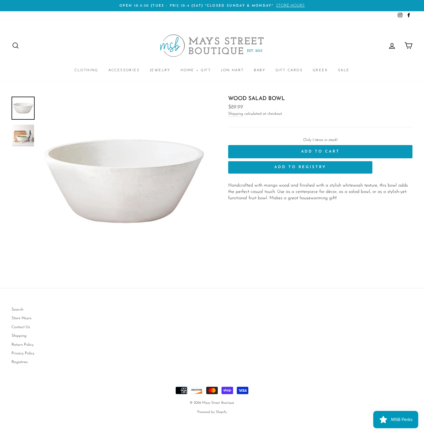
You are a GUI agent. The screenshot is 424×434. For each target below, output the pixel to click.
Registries (20, 362)
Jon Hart (232, 70)
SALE (344, 70)
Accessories (124, 70)
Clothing (86, 70)
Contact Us (21, 327)
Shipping (235, 114)
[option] (212, 5)
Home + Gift (196, 70)
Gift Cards (289, 70)
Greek (320, 70)
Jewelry (160, 70)
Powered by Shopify (212, 412)
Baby (259, 70)
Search (17, 309)
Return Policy (22, 345)
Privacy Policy (23, 353)
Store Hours (21, 318)
